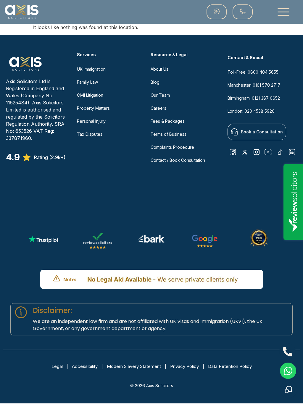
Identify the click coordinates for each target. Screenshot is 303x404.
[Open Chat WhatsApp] (288, 371)
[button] (283, 12)
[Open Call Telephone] (287, 351)
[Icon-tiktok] (280, 152)
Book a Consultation (262, 131)
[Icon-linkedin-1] (292, 152)
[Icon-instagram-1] (256, 152)
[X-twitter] (245, 152)
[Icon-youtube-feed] (268, 152)
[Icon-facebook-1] (233, 152)
